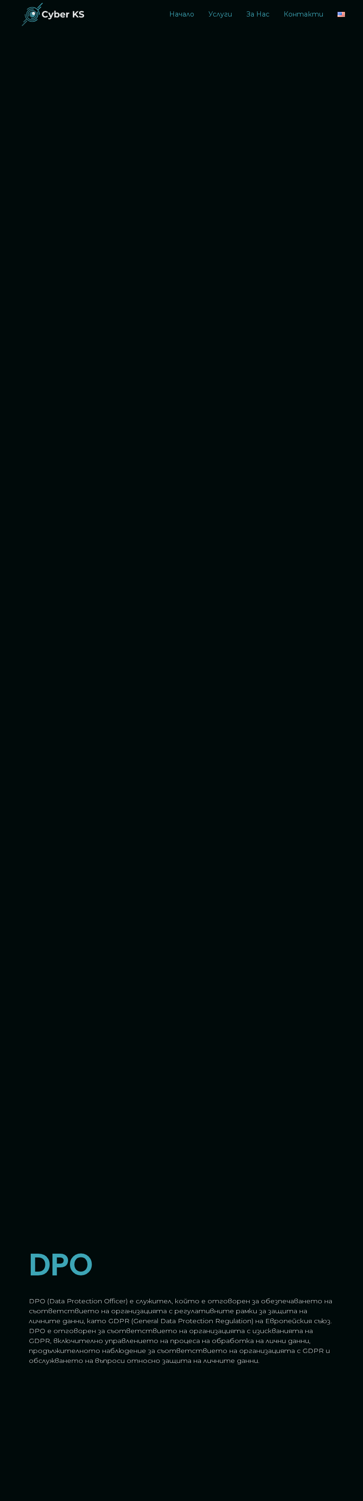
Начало (181, 14)
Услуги (220, 14)
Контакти (303, 14)
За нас (257, 14)
